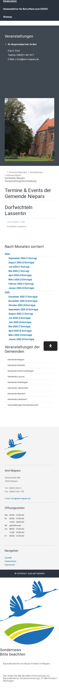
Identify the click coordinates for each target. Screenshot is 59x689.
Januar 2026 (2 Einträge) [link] (21, 288)
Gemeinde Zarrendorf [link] (17, 399)
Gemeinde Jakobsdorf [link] (18, 388)
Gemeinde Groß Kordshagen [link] (21, 371)
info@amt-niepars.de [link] (20, 498)
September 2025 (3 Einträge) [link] (23, 309)
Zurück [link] (8, 129)
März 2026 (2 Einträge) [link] (20, 279)
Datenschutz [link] (10, 561)
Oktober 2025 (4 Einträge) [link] (21, 305)
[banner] (29, 14)
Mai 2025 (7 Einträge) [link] (19, 326)
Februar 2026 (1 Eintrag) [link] (21, 284)
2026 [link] (7, 254)
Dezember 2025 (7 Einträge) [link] (22, 296)
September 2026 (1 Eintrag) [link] (22, 258)
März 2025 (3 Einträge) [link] (20, 335)
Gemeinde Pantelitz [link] (16, 365)
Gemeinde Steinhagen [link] (18, 382)
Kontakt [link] (8, 558)
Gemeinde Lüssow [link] (16, 376)
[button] (50, 346)
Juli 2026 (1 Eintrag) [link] (18, 267)
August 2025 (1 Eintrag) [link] (20, 313)
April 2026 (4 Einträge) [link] (20, 275)
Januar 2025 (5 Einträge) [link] (21, 339)
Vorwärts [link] (51, 129)
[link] (16, 457)
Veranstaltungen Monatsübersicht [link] (23, 405)
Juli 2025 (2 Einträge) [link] (19, 318)
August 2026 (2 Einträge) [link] (21, 262)
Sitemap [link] (7, 17)
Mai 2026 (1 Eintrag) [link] (18, 271)
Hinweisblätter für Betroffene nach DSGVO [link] (25, 9)
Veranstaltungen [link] (36, 172)
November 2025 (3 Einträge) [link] (22, 301)
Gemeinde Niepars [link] (13, 175)
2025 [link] (7, 292)
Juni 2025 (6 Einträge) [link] (19, 322)
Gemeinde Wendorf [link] (16, 393)
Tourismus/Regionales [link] (18, 172)
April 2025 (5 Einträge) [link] (20, 331)
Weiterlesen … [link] (20, 667)
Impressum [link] (10, 564)
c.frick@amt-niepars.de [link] (27, 59)
